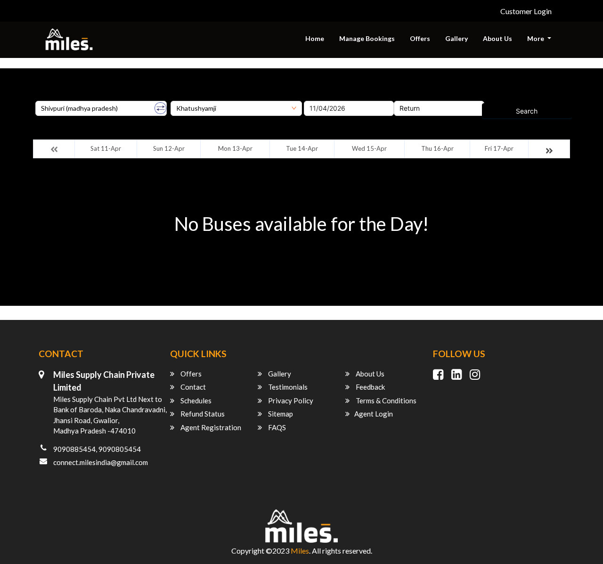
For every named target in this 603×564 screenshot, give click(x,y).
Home (314, 38)
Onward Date (324, 97)
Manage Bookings (367, 38)
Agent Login (373, 413)
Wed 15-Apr (369, 148)
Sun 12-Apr (169, 148)
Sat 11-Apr (105, 148)
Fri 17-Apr (499, 148)
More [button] (536, 38)
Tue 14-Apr (302, 148)
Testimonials (287, 387)
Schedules (195, 400)
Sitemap (280, 413)
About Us (497, 38)
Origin (44, 97)
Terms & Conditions (385, 400)
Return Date (412, 97)
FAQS (276, 427)
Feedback (369, 387)
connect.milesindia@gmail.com (100, 462)
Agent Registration (210, 427)
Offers (420, 38)
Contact (192, 387)
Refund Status (202, 413)
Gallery (456, 38)
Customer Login (526, 11)
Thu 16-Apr (437, 148)
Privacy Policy (290, 400)
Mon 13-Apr (235, 148)
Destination (188, 97)
